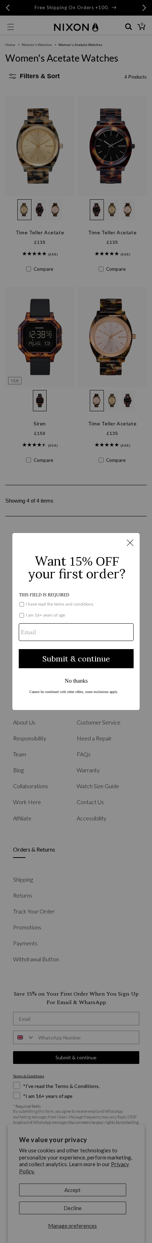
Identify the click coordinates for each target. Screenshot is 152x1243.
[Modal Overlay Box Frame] (76, 621)
